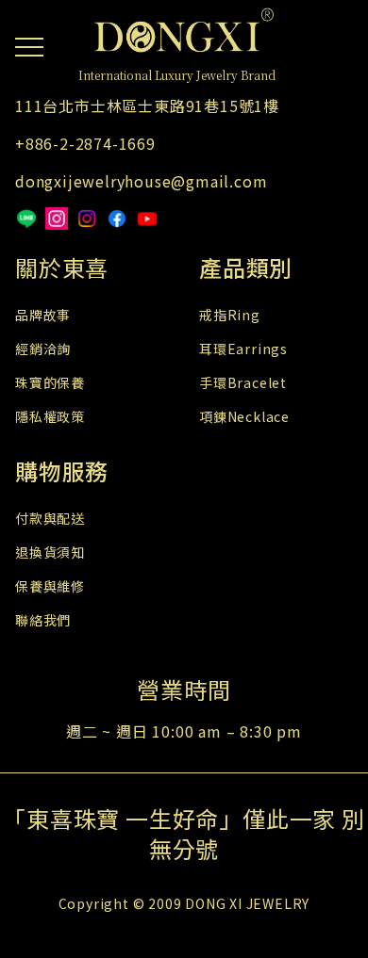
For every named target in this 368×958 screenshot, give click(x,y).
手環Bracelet (243, 382)
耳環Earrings (243, 348)
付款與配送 (50, 518)
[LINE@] (26, 218)
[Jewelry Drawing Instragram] (86, 218)
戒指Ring (229, 314)
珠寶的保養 (50, 382)
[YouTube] (147, 218)
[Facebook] (117, 218)
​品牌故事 (43, 314)
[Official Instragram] (56, 218)
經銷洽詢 (43, 348)
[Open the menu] (29, 43)
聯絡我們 (43, 619)
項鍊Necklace (244, 416)
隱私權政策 (50, 416)
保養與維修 (50, 585)
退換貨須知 (50, 552)
